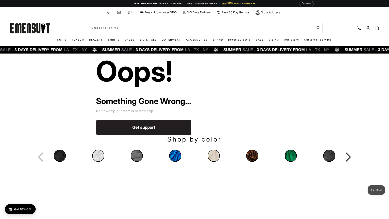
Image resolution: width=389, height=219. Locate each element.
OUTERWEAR (171, 39)
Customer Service (318, 39)
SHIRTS (114, 39)
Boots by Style (239, 39)
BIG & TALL (148, 39)
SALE (260, 39)
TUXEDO (78, 39)
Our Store (291, 39)
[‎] (109, 12)
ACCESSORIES (197, 39)
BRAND (218, 39)
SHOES (129, 39)
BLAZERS (96, 39)
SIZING (273, 39)
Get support (143, 127)
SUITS (62, 39)
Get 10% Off (22, 209)
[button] (348, 157)
